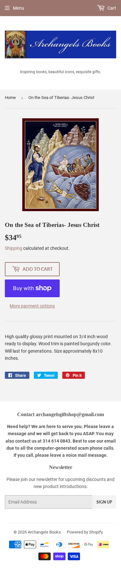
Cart (111, 8)
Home (10, 97)
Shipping (13, 248)
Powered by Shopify (85, 532)
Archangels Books (44, 532)
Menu (18, 8)
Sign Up (104, 502)
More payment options (32, 305)
